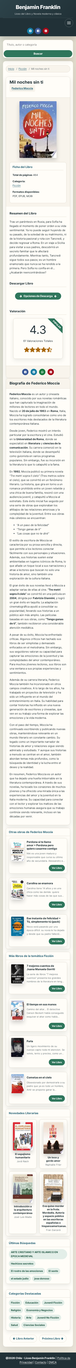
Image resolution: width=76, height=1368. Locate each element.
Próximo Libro (51, 1338)
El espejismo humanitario (22, 1156)
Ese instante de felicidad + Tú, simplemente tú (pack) (44, 920)
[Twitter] (30, 31)
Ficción (23, 68)
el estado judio (20, 1278)
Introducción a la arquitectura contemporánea (22, 1209)
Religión (16, 1310)
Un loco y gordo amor (53, 1159)
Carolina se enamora (40, 883)
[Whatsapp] (42, 372)
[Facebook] (38, 31)
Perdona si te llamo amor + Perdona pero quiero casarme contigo (42, 845)
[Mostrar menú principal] (69, 23)
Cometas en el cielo (39, 1077)
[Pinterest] (46, 31)
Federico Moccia (22, 88)
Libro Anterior (25, 1338)
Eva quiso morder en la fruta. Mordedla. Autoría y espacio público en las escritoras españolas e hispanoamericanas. (54, 1215)
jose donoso (41, 1278)
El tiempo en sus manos (41, 1004)
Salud (14, 1324)
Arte (28, 1317)
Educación (31, 1302)
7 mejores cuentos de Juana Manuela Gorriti (41, 967)
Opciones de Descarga (38, 296)
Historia (16, 1317)
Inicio (11, 68)
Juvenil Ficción (53, 1302)
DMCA (53, 1362)
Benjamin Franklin (38, 7)
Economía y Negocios (40, 1310)
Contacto (40, 1362)
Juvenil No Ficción (48, 1317)
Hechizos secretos (22, 1263)
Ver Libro (57, 867)
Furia (30, 1041)
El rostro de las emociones (27, 1270)
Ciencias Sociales (34, 1324)
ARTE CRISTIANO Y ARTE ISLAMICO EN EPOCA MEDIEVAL (34, 1254)
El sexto (53, 1270)
